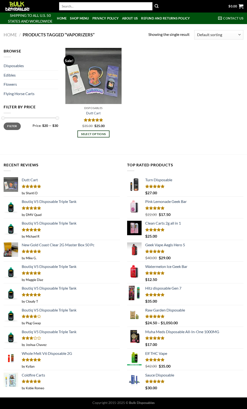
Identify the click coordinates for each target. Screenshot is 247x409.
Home (62, 18)
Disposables (14, 65)
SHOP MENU (79, 18)
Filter (12, 126)
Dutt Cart (93, 113)
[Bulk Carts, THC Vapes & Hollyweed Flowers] (28, 6)
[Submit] (156, 6)
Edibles (10, 75)
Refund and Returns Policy (165, 18)
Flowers (10, 84)
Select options (93, 134)
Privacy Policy (105, 18)
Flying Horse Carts (19, 93)
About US (130, 18)
